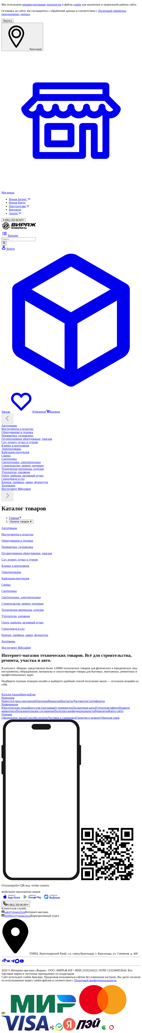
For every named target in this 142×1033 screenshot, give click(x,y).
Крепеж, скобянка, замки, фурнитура (24, 482)
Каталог (6, 694)
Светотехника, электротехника (21, 462)
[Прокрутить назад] (7, 418)
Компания (7, 697)
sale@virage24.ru (14, 912)
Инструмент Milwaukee (16, 488)
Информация (9, 704)
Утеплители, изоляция (15, 472)
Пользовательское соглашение (35, 711)
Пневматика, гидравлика (17, 435)
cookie (77, 4)
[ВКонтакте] (8, 962)
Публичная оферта (107, 707)
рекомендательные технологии (41, 4)
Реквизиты (101, 711)
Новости (6, 701)
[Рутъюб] (3, 962)
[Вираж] (19, 228)
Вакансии (54, 701)
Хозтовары (8, 485)
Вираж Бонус (17, 202)
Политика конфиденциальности (74, 711)
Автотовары (9, 425)
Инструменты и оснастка (17, 428)
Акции (13, 213)
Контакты (15, 209)
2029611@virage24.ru (17, 915)
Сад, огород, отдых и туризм (19, 442)
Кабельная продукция (15, 452)
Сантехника (9, 458)
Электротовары (11, 448)
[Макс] (17, 962)
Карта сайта (115, 711)
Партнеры (41, 701)
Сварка (6, 455)
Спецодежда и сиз (12, 478)
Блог (33, 694)
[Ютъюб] (22, 962)
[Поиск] (4, 243)
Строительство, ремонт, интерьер (22, 465)
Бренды (25, 694)
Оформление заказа (13, 717)
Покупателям (17, 206)
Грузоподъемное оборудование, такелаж (26, 438)
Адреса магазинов (23, 701)
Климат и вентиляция (15, 445)
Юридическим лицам (14, 707)
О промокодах (64, 707)
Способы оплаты (37, 717)
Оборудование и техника (17, 432)
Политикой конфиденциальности (95, 980)
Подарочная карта (84, 707)
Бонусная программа (41, 707)
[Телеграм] (13, 962)
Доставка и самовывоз (62, 717)
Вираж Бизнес (18, 199)
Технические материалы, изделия (22, 468)
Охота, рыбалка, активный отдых (22, 475)
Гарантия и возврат (88, 717)
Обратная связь (109, 717)
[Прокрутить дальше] (7, 496)
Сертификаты (96, 701)
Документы (80, 701)
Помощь (6, 714)
